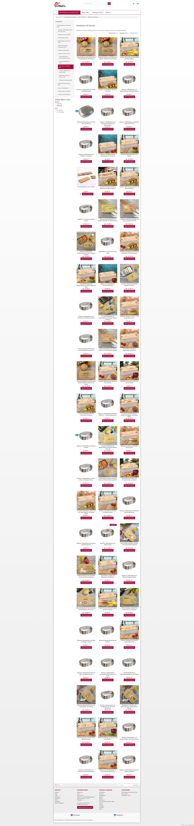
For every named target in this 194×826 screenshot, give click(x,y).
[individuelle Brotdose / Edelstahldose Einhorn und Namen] (129, 662)
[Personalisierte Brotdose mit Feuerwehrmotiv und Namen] (129, 468)
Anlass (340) (85, 12)
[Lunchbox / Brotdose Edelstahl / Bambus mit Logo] (129, 273)
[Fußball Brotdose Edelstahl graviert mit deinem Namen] (107, 597)
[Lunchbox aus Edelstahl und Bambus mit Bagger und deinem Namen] (129, 403)
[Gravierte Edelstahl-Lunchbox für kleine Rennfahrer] (129, 630)
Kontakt (57, 792)
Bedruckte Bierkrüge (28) (65, 80)
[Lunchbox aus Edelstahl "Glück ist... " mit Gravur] (107, 79)
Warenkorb (57, 798)
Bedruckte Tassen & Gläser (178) (64, 76)
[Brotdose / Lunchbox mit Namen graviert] (86, 208)
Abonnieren (136, 785)
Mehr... (101, 809)
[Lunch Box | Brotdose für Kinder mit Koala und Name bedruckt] (129, 208)
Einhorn (101, 803)
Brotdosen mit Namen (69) (64, 66)
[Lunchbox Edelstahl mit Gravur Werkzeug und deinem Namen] (107, 176)
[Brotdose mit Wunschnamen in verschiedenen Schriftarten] (107, 759)
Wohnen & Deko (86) (63, 50)
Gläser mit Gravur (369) (64, 34)
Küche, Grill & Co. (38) (64, 53)
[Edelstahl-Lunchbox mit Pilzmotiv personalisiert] (129, 435)
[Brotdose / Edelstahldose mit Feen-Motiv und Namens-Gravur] (86, 468)
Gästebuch (57, 797)
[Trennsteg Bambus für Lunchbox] (86, 176)
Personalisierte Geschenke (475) (69, 12)
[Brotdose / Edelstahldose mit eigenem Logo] (107, 532)
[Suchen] (109, 3)
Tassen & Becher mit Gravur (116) (64, 71)
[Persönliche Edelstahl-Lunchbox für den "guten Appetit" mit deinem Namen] (86, 500)
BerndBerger (102, 795)
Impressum (80, 792)
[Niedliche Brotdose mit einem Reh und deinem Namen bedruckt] (86, 565)
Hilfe (56, 793)
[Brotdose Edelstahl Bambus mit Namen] (129, 144)
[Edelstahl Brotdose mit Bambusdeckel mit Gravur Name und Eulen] (86, 273)
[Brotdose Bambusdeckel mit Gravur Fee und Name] (107, 370)
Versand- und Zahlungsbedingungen (86, 797)
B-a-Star (101, 793)
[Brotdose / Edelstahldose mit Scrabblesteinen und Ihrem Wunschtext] (107, 694)
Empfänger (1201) (97, 12)
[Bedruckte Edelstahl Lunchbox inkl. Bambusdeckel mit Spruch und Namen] (86, 370)
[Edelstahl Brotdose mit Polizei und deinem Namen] (129, 370)
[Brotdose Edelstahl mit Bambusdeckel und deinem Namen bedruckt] (86, 241)
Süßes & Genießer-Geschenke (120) (63, 46)
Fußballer (101, 806)
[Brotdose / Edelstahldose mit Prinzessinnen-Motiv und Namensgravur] (107, 111)
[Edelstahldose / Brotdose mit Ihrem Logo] (107, 241)
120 (113, 33)
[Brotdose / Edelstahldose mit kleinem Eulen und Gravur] (129, 111)
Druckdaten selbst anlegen (83, 803)
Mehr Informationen (86, 64)
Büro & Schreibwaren (63, 88)
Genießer (101, 807)
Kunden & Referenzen (82, 804)
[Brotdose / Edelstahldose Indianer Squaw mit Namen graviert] (86, 662)
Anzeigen (58, 785)
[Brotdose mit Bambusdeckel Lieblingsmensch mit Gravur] (107, 144)
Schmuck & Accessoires (64, 94)
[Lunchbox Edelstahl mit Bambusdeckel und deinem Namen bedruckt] (107, 306)
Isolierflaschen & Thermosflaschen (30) (64, 57)
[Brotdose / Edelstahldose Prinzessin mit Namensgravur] (86, 532)
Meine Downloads (59, 803)
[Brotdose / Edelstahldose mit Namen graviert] (86, 435)
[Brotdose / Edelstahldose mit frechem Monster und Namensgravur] (129, 79)
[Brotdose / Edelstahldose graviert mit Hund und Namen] (129, 759)
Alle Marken (102, 792)
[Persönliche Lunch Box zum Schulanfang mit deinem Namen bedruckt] (129, 694)
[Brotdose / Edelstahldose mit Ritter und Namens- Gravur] (86, 630)
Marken (108, 12)
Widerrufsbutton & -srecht (83, 798)
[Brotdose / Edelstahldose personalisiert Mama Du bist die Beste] (107, 662)
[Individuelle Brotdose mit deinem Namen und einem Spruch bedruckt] (107, 338)
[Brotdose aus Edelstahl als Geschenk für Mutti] (107, 273)
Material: (57, 101)
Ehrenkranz (102, 800)
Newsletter (79, 800)
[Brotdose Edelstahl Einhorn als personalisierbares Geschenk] (86, 338)
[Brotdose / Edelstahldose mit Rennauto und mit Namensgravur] (86, 306)
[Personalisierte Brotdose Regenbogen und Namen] (129, 338)
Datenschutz (80, 795)
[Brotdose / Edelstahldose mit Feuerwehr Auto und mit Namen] (86, 759)
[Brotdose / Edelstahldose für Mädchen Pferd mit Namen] (129, 565)
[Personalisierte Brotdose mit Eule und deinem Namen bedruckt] (129, 532)
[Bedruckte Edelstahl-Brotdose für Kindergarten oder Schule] (86, 694)
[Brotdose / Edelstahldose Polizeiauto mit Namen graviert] (129, 500)
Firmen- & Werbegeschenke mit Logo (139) (65, 30)
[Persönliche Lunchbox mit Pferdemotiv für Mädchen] (107, 565)
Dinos (100, 798)
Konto (56, 800)
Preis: (56, 108)
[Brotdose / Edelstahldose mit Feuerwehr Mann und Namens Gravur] (129, 727)
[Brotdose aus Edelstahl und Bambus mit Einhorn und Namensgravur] (129, 241)
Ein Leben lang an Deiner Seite (106, 801)
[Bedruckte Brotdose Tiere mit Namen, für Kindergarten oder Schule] (86, 597)
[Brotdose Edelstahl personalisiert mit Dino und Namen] (129, 176)
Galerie (134, 33)
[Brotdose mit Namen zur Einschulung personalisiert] (107, 727)
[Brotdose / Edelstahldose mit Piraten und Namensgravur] (86, 79)
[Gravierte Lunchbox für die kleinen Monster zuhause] (86, 727)
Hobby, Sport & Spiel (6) (64, 91)
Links (56, 795)
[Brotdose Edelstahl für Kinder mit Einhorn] (107, 630)
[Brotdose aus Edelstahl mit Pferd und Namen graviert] (107, 500)
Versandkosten (190, 825)
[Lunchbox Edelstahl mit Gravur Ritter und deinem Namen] (129, 46)
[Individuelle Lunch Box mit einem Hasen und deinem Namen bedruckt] (107, 468)
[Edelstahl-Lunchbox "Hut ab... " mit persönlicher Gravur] (129, 306)
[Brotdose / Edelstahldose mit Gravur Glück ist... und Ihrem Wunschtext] (107, 403)
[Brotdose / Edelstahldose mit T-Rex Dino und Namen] (86, 111)
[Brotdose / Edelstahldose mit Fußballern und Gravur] (86, 144)
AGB (78, 793)
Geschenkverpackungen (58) (64, 84)
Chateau (101, 797)
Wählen (124, 33)
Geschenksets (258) (63, 37)
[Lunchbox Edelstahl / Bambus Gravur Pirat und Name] (86, 403)
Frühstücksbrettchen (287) (64, 62)
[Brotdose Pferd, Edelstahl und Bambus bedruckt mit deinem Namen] (107, 208)
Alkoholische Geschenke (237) (64, 41)
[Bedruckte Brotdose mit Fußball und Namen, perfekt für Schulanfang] (107, 46)
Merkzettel (57, 801)
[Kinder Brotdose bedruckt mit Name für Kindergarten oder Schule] (86, 46)
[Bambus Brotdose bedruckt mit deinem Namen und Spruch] (129, 597)
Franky (101, 804)
